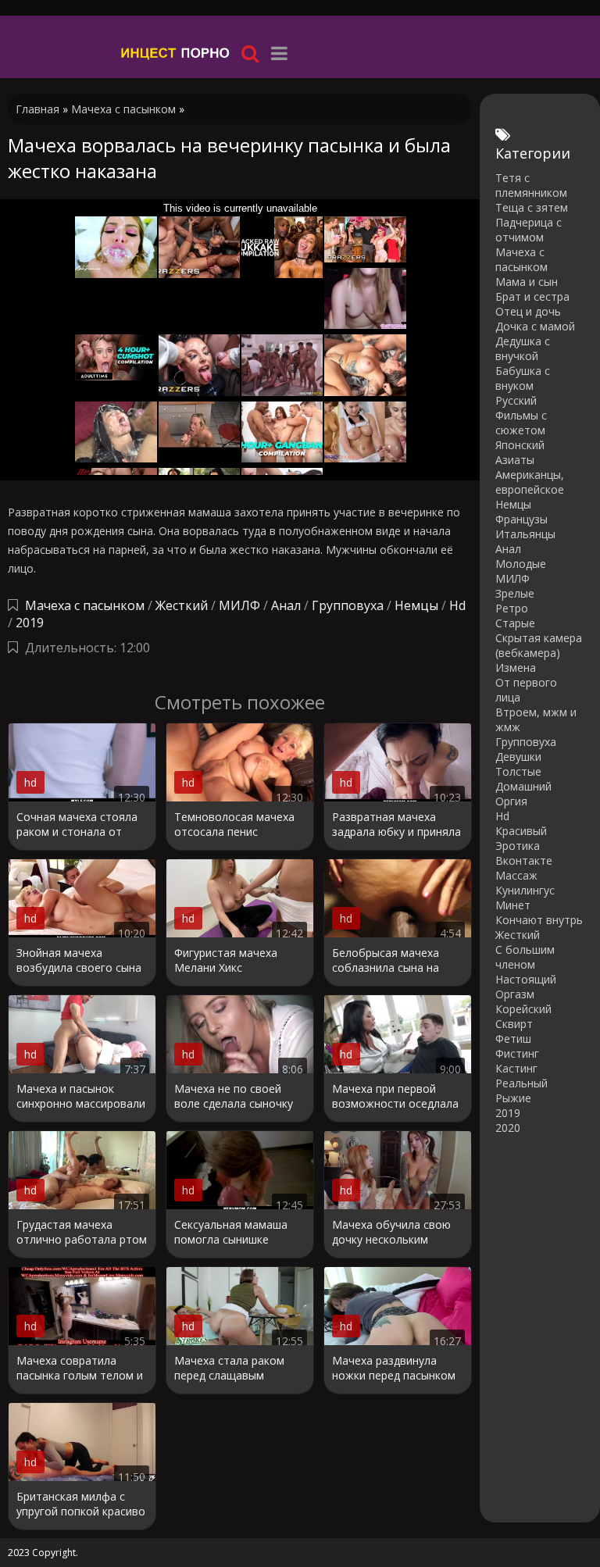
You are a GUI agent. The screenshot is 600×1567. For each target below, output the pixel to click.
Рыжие (513, 1097)
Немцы (416, 605)
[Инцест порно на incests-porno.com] (175, 52)
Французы (521, 519)
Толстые (518, 771)
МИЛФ (239, 605)
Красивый (521, 830)
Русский (516, 400)
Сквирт (514, 1023)
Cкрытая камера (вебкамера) (538, 645)
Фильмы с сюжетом (521, 422)
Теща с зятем (531, 207)
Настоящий (525, 979)
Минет (512, 905)
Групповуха (348, 605)
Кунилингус (525, 890)
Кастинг (516, 1068)
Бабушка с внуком (522, 378)
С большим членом (525, 957)
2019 (30, 622)
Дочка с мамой (535, 326)
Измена (515, 667)
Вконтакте (523, 860)
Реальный (521, 1083)
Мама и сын (526, 281)
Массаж (516, 875)
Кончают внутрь (539, 919)
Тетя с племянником (531, 185)
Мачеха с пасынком (85, 605)
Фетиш (513, 1038)
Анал (286, 605)
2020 (507, 1127)
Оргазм (514, 994)
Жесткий (181, 605)
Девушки (518, 756)
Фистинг (517, 1053)
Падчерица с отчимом (528, 230)
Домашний (523, 786)
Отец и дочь (528, 311)
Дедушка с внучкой (522, 348)
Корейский (523, 1008)
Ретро (511, 608)
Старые (515, 623)
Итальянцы (525, 533)
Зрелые (514, 593)
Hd (457, 605)
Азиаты (514, 459)
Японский (520, 444)
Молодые (520, 563)
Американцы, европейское (529, 482)
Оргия (511, 801)
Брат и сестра (532, 296)
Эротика (517, 845)
